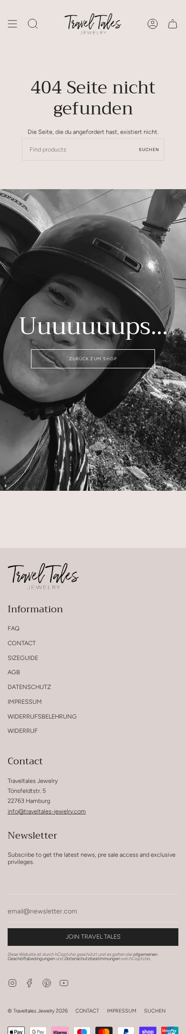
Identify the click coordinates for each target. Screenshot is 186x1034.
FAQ (14, 628)
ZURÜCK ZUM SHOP (93, 358)
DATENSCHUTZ (29, 686)
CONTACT (22, 643)
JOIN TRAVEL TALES (93, 936)
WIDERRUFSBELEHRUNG (42, 716)
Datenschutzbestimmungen (92, 958)
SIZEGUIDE (23, 657)
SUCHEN (154, 1011)
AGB (14, 672)
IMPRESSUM (25, 701)
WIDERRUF (23, 730)
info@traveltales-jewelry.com (47, 811)
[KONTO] (152, 24)
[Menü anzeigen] (12, 24)
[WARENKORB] (172, 24)
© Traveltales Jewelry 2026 (38, 1011)
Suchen (149, 149)
